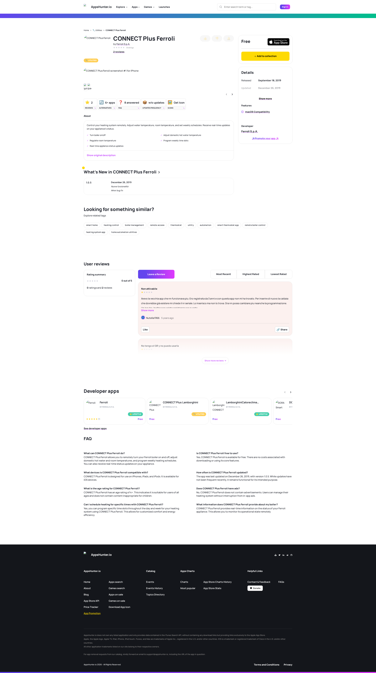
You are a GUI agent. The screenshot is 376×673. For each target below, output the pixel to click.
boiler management (134, 225)
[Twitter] (279, 554)
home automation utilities (124, 232)
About (87, 588)
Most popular (187, 588)
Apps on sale (116, 594)
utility (191, 225)
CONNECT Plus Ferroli (116, 30)
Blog (86, 594)
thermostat (176, 225)
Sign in (285, 7)
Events (150, 582)
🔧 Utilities (97, 30)
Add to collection (266, 56)
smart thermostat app (228, 225)
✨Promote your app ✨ (265, 138)
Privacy (288, 664)
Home (86, 30)
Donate (256, 588)
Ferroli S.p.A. (123, 44)
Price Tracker (91, 607)
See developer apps (95, 428)
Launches (164, 7)
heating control (111, 225)
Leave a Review (156, 274)
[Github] (291, 554)
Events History (154, 588)
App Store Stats (212, 588)
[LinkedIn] (283, 554)
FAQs (281, 582)
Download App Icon (119, 607)
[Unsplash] (275, 554)
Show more (265, 98)
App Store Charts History (217, 582)
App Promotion (92, 613)
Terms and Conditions (266, 664)
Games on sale (117, 600)
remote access (157, 225)
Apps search (116, 582)
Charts (184, 582)
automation (205, 225)
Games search (117, 588)
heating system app (95, 232)
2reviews (118, 51)
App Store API (91, 600)
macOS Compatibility (257, 111)
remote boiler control (255, 225)
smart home (92, 225)
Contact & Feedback (258, 582)
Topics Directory (155, 594)
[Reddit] (287, 554)
